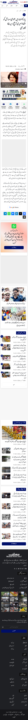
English (4, 2)
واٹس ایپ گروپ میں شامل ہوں (8, 588)
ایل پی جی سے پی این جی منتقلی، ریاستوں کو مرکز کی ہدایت (15, 441)
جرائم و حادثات (24, 702)
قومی (7, 6)
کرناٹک (25, 649)
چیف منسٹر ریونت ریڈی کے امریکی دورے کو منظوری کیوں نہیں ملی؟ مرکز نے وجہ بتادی (19, 477)
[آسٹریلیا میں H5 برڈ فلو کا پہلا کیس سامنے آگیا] (6, 451)
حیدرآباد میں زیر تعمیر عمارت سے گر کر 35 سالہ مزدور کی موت (19, 516)
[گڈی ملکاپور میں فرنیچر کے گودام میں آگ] (6, 470)
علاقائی (11, 6)
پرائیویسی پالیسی (17, 715)
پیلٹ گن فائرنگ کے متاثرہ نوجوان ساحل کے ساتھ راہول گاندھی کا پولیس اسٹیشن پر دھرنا (19, 348)
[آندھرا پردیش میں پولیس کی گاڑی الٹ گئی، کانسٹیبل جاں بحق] (5, 594)
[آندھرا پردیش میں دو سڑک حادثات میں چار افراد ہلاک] (23, 609)
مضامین (25, 695)
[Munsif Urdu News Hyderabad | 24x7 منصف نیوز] (13, 2)
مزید (14, 385)
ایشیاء (2, 6)
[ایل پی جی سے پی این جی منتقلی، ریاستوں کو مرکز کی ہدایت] (6, 339)
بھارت (12, 659)
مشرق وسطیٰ (24, 685)
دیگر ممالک (12, 682)
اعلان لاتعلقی (23, 715)
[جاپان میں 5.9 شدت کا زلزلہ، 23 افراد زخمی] (5, 599)
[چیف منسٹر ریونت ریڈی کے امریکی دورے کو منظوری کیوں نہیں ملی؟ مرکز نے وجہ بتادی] (6, 477)
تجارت (25, 699)
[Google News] (14, 207)
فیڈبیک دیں (5, 715)
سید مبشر (19, 66)
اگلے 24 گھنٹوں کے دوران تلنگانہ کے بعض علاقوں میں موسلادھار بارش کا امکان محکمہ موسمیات (19, 459)
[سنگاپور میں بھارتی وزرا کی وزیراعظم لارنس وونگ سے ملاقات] (6, 366)
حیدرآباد (21, 6)
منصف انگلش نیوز (23, 581)
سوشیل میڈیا (12, 702)
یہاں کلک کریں (14, 247)
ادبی (13, 695)
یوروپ (12, 685)
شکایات (14, 717)
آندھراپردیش (11, 646)
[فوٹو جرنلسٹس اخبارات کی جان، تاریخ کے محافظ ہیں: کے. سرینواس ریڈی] (6, 536)
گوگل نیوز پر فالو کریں (23, 588)
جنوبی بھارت (12, 662)
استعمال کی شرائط (10, 715)
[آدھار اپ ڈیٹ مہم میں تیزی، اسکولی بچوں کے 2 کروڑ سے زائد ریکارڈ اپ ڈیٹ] (6, 375)
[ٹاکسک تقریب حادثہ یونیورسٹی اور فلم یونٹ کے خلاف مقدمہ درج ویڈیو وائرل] (23, 594)
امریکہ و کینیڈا (12, 679)
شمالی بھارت (24, 669)
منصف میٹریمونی (11, 581)
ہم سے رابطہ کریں (23, 584)
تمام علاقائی (25, 643)
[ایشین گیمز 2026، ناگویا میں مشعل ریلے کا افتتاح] (14, 609)
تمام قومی (25, 659)
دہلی (17, 11)
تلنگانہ (17, 6)
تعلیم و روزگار (11, 699)
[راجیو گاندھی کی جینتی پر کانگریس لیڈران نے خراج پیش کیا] (6, 358)
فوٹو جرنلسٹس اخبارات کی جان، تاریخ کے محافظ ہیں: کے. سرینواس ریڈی (19, 535)
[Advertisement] (14, 57)
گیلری (13, 705)
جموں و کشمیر (24, 662)
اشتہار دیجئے (12, 584)
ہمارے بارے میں (10, 578)
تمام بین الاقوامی (24, 679)
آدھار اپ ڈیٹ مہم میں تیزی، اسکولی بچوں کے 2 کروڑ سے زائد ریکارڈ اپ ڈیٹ (19, 375)
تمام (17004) (14, 544)
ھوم (23, 11)
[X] (24, 569)
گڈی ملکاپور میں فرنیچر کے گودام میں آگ (19, 468)
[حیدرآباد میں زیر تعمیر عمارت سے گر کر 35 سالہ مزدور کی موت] (6, 517)
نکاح (26, 705)
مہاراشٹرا (12, 649)
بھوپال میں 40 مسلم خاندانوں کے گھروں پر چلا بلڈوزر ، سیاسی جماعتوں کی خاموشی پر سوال (19, 526)
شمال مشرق (12, 665)
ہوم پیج (25, 578)
